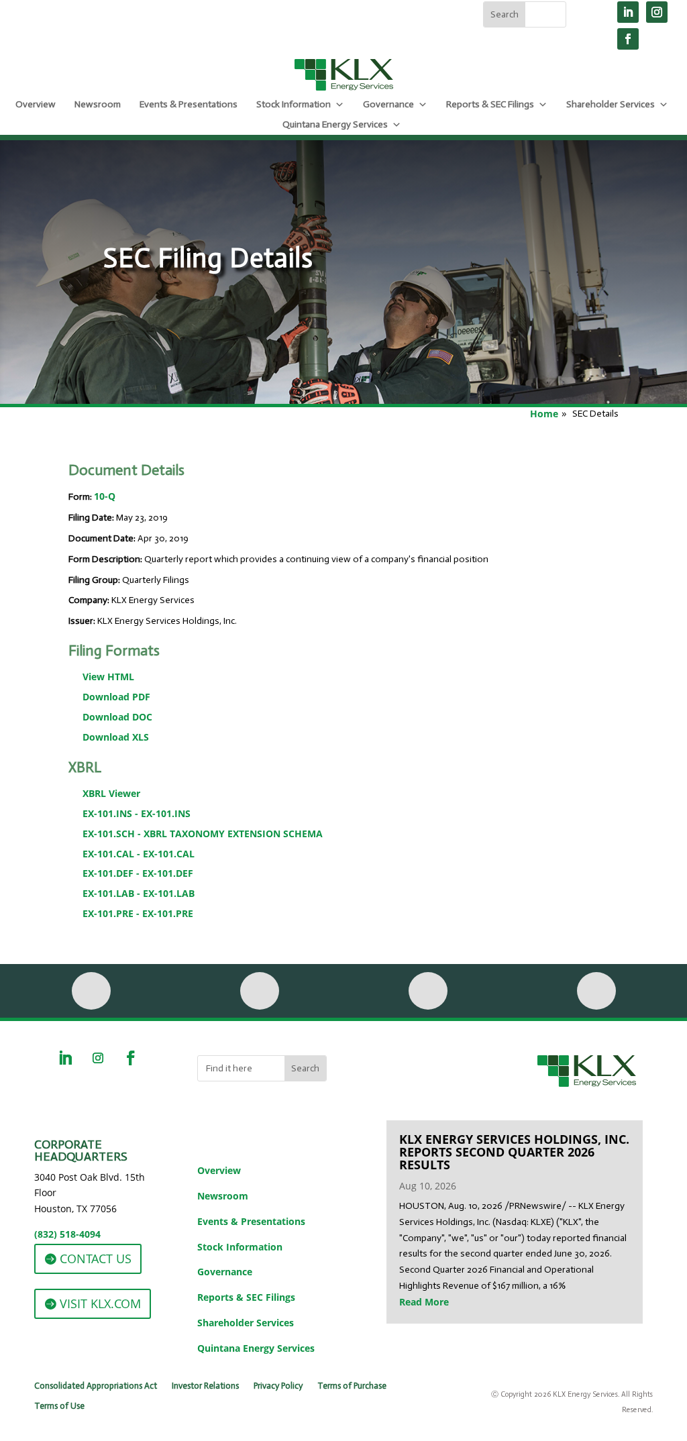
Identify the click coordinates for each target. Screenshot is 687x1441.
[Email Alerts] (259, 991)
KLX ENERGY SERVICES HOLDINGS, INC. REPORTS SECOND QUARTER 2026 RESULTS (514, 1152)
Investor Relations (205, 1386)
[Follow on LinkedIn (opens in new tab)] (628, 12)
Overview (35, 104)
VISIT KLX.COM (100, 1303)
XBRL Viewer (111, 793)
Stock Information (293, 104)
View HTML (108, 676)
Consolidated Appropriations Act (95, 1386)
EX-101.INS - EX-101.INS (137, 813)
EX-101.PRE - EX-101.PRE (138, 913)
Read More (424, 1301)
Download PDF (116, 696)
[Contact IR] (428, 991)
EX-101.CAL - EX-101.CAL (139, 853)
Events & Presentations (188, 104)
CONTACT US (95, 1258)
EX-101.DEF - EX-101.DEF (138, 873)
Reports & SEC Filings (490, 104)
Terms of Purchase (351, 1386)
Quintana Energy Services (335, 124)
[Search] (596, 991)
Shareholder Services (610, 104)
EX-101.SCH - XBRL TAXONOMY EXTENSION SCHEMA (203, 833)
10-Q (104, 496)
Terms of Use (59, 1406)
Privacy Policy (278, 1386)
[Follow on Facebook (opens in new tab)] (628, 39)
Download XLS (116, 737)
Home (544, 413)
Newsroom (97, 104)
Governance (388, 104)
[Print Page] (91, 991)
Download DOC (117, 716)
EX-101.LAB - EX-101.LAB (139, 893)
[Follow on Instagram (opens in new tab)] (657, 12)
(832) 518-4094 (67, 1234)
